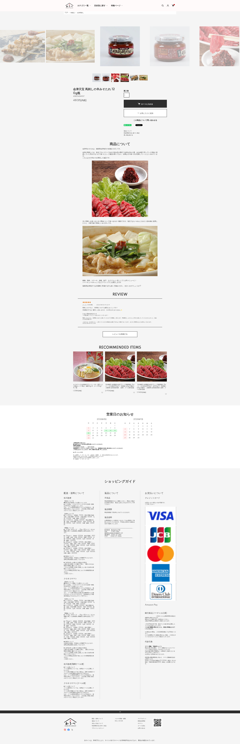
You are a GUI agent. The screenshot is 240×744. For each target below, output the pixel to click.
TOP (66, 13)
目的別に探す (99, 6)
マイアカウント (142, 718)
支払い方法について (97, 723)
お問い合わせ (141, 728)
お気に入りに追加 (146, 113)
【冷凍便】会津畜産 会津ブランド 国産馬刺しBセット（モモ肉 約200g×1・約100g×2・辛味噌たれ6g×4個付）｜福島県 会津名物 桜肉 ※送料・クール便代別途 (151, 387)
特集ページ (115, 6)
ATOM (121, 721)
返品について (128, 131)
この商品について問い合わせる (145, 120)
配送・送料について (97, 718)
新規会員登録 (141, 721)
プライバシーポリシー (98, 728)
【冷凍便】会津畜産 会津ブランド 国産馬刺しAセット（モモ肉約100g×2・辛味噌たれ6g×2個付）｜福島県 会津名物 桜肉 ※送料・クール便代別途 (120, 386)
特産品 (73, 13)
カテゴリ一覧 (83, 6)
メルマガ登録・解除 (120, 718)
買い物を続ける (128, 135)
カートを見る (141, 725)
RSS (116, 721)
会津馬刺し (80, 13)
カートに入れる (147, 104)
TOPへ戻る (120, 711)
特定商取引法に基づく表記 (132, 133)
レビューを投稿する (120, 334)
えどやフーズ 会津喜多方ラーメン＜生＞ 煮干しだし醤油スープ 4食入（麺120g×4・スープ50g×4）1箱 (88, 386)
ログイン (140, 723)
